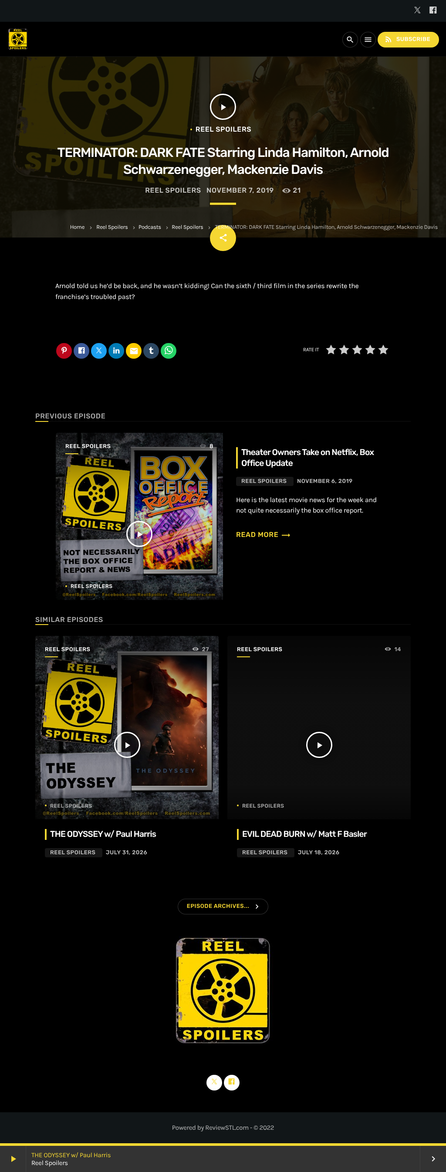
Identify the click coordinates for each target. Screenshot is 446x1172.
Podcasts (150, 227)
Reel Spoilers (112, 227)
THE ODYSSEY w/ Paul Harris (71, 1155)
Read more (263, 534)
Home (77, 227)
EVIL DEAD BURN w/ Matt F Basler (304, 834)
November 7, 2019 (240, 190)
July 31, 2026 (126, 852)
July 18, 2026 (319, 852)
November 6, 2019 (325, 481)
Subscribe (407, 39)
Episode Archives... (218, 906)
